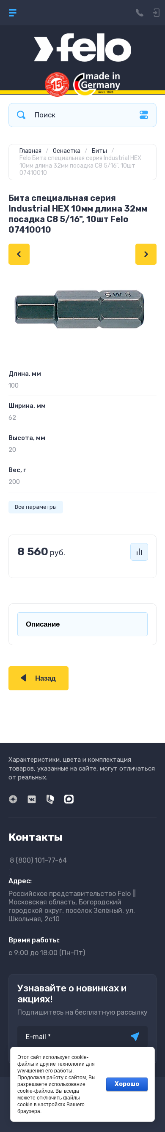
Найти (21, 115)
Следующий (146, 254)
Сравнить (139, 551)
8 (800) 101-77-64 (38, 860)
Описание (43, 624)
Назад (45, 678)
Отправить (135, 1036)
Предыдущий (19, 254)
